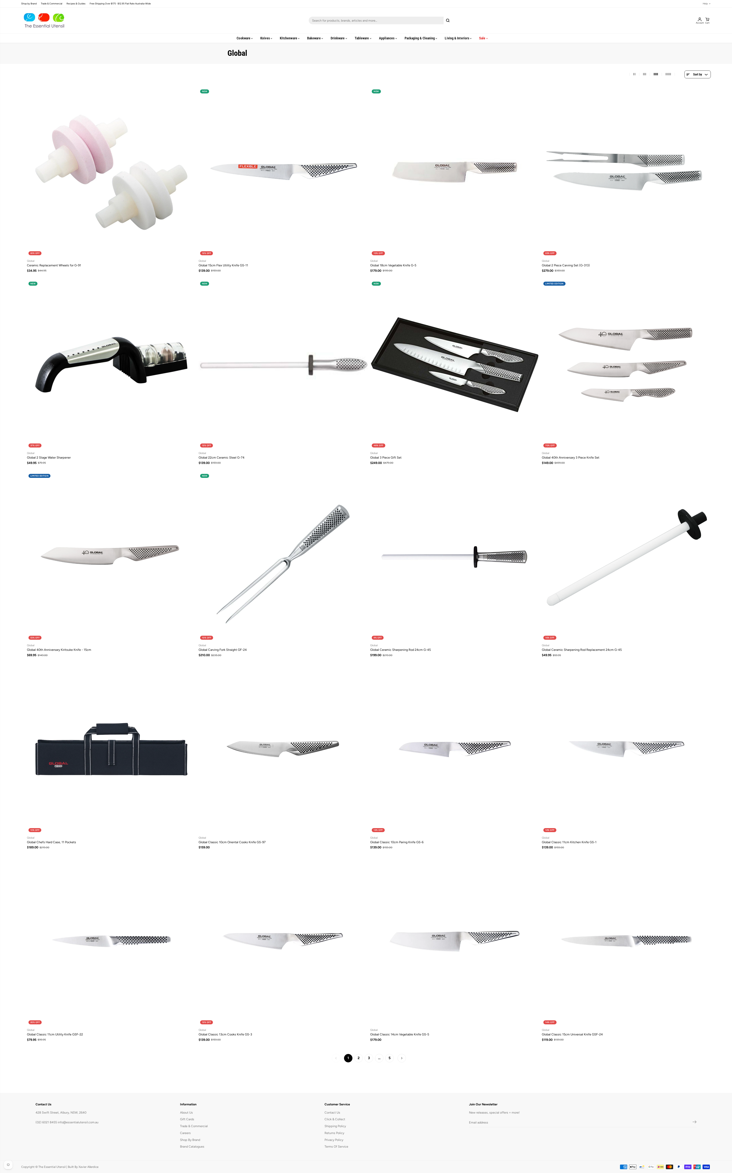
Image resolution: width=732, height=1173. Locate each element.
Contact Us (332, 1112)
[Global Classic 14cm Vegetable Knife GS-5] (454, 941)
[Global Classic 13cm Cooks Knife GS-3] (283, 941)
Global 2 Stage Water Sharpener (49, 457)
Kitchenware (289, 38)
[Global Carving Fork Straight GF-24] (283, 556)
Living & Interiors (457, 38)
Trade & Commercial (51, 3)
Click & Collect (335, 1119)
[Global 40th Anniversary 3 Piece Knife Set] (626, 364)
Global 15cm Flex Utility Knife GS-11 (223, 265)
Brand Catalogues (192, 1146)
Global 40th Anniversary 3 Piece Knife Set (570, 457)
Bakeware (314, 38)
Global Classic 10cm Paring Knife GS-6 (397, 842)
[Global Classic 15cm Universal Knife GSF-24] (626, 941)
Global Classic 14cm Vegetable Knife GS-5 (399, 1034)
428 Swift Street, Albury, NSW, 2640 (61, 1112)
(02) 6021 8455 (46, 1122)
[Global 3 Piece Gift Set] (454, 364)
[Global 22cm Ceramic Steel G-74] (283, 364)
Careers (185, 1133)
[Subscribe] (694, 1122)
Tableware (362, 38)
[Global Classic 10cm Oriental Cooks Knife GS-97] (283, 749)
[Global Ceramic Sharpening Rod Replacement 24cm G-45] (626, 556)
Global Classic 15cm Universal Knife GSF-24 (572, 1034)
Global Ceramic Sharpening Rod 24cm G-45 (400, 650)
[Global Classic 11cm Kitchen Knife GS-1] (626, 749)
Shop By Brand (190, 1140)
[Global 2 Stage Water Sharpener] (111, 364)
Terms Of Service (336, 1146)
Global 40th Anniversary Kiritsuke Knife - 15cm (59, 650)
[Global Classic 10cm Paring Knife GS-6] (454, 749)
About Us (186, 1112)
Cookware (244, 38)
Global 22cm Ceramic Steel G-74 (221, 457)
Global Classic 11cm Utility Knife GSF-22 (55, 1034)
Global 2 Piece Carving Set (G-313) (566, 265)
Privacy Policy (334, 1140)
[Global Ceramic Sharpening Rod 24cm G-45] (454, 556)
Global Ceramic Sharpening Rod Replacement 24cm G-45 (582, 650)
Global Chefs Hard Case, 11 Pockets (51, 842)
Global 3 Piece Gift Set (386, 457)
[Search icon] (448, 20)
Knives (265, 38)
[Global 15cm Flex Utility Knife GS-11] (283, 172)
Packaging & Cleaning (420, 38)
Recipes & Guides (76, 3)
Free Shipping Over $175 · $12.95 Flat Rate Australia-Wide (120, 3)
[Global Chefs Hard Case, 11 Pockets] (111, 749)
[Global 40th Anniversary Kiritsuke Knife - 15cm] (111, 556)
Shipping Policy (335, 1126)
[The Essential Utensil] (43, 20)
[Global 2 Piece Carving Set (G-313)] (626, 172)
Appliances (387, 38)
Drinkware (338, 38)
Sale (482, 38)
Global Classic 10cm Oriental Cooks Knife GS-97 (232, 842)
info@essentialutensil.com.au (78, 1122)
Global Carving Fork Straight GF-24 (223, 650)
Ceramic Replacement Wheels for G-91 (54, 265)
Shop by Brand (29, 3)
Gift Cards (187, 1119)
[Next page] (402, 1058)
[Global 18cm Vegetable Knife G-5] (454, 172)
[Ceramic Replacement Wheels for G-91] (111, 172)
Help (705, 3)
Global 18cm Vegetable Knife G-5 (393, 265)
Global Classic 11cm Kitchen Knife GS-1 (569, 842)
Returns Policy (334, 1133)
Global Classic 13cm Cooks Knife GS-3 (225, 1034)
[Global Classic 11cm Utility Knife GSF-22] (111, 941)
